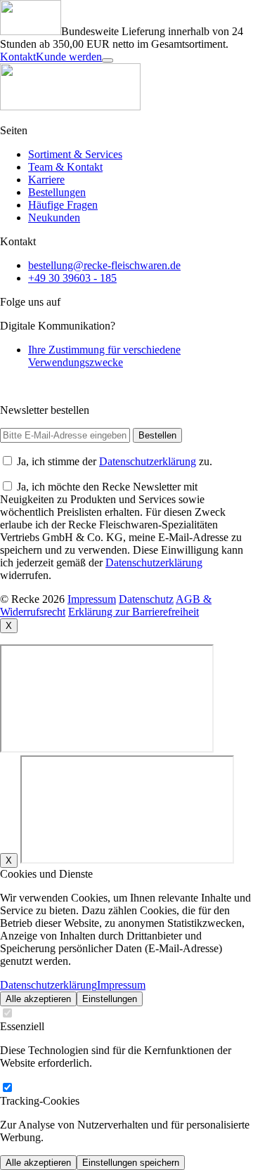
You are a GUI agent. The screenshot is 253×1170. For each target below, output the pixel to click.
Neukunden (54, 217)
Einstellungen (109, 999)
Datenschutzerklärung (147, 461)
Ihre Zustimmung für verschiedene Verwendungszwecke (104, 356)
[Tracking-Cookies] (7, 1088)
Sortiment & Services (75, 154)
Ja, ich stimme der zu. (114, 461)
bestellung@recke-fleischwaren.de (104, 265)
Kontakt (18, 57)
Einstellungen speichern (130, 1162)
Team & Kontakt (65, 167)
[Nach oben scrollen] (107, 60)
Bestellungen (57, 192)
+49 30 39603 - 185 (72, 278)
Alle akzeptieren (38, 999)
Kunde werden (69, 57)
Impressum (121, 985)
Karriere (46, 180)
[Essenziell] (7, 1014)
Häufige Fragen (63, 205)
